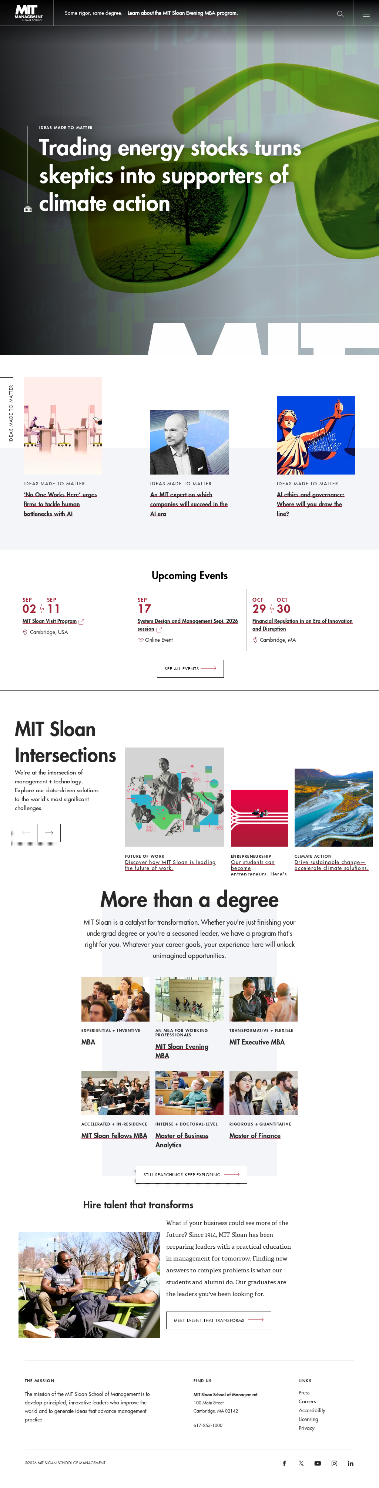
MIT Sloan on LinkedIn (350, 1466)
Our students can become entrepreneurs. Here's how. (259, 871)
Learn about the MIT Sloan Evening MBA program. (183, 13)
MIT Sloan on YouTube (316, 1467)
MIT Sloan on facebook (285, 1466)
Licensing (308, 1419)
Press (304, 1392)
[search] (340, 13)
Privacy (307, 1428)
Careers (307, 1401)
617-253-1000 (208, 1425)
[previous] (26, 833)
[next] (49, 833)
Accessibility (312, 1410)
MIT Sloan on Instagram (333, 1466)
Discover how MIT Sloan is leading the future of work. (170, 865)
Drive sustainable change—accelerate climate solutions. (332, 865)
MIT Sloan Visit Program (50, 620)
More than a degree (189, 899)
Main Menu (366, 13)
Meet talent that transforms (209, 1320)
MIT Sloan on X (300, 1465)
